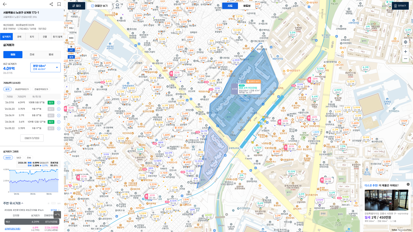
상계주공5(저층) (12, 229)
